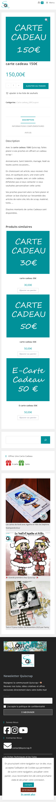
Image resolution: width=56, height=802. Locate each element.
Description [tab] (28, 120)
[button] (22, 93)
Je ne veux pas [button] (28, 790)
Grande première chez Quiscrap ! (22, 577)
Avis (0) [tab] (28, 132)
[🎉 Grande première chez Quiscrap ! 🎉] (28, 553)
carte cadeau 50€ (28, 341)
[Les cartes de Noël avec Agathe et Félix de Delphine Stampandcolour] (28, 500)
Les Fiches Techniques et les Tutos (20, 756)
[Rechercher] (45, 440)
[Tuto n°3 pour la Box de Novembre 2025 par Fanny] (28, 603)
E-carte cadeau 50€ (28, 405)
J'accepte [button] (28, 784)
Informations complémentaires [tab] (28, 126)
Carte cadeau (22, 102)
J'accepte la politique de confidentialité (26, 706)
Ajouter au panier (36, 86)
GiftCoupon (34, 102)
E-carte (14, 464)
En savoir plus (28, 794)
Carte (27, 464)
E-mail (7, 696)
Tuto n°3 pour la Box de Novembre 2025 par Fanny (27, 627)
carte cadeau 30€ (28, 278)
